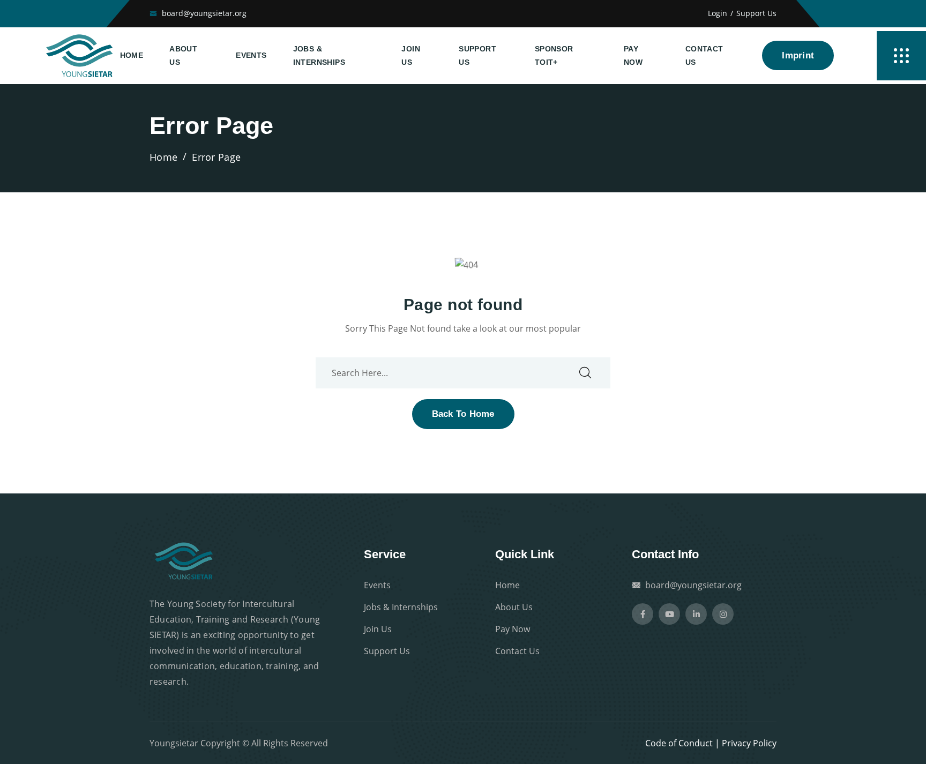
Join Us (410, 55)
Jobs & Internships (319, 55)
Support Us (756, 13)
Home (132, 55)
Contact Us (704, 55)
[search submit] (585, 373)
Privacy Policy (749, 743)
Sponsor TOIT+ (554, 55)
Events (251, 55)
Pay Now (633, 55)
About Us (183, 55)
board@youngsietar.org (204, 13)
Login (717, 13)
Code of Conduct (679, 743)
